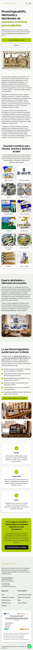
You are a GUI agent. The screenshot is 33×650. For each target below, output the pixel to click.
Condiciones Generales (24, 594)
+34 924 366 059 (6, 583)
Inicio (3, 594)
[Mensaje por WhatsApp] (29, 646)
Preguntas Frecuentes (8, 597)
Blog (19, 600)
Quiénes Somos (6, 603)
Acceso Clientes (22, 603)
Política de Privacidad (24, 597)
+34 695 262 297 (6, 585)
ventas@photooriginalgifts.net (9, 586)
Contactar (16, 45)
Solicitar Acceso (6, 600)
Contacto (4, 605)
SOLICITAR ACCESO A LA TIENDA (16, 547)
